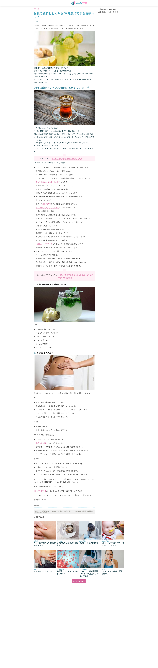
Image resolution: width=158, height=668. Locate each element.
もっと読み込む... (79, 581)
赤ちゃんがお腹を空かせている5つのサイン (113, 544)
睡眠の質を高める (42, 443)
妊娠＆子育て (82, 541)
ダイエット (36, 9)
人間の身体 (36, 541)
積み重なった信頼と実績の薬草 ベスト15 (67, 158)
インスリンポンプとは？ (44, 571)
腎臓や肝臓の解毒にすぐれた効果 (48, 182)
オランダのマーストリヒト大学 (47, 207)
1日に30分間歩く (40, 491)
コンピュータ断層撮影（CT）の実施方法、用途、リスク (89, 573)
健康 (35, 569)
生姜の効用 (46, 204)
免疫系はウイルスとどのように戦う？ (68, 572)
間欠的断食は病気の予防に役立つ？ (68, 544)
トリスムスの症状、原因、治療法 (113, 572)
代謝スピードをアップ (44, 244)
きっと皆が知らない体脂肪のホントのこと (45, 544)
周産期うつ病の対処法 (88, 543)
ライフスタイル (60, 569)
